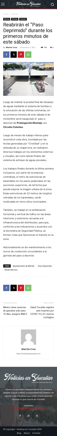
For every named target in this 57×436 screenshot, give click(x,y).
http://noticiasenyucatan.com (28, 353)
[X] (13, 54)
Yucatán (23, 19)
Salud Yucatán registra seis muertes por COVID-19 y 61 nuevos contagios (42, 312)
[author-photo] (28, 344)
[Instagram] (28, 416)
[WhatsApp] (28, 54)
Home (6, 14)
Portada (14, 19)
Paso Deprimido (45, 266)
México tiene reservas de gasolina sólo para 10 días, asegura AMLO (15, 310)
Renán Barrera (11, 270)
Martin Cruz (11, 47)
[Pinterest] (21, 54)
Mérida (15, 14)
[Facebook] (6, 54)
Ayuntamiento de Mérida (23, 266)
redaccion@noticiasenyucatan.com (28, 408)
